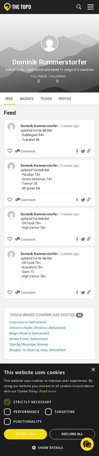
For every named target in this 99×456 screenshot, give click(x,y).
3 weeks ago (69, 126)
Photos (65, 99)
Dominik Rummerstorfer (40, 126)
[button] (49, 447)
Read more (47, 391)
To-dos (46, 99)
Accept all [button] (25, 434)
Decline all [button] (72, 434)
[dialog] (49, 410)
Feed (9, 99)
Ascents (27, 99)
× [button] (93, 370)
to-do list (45, 130)
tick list (44, 170)
